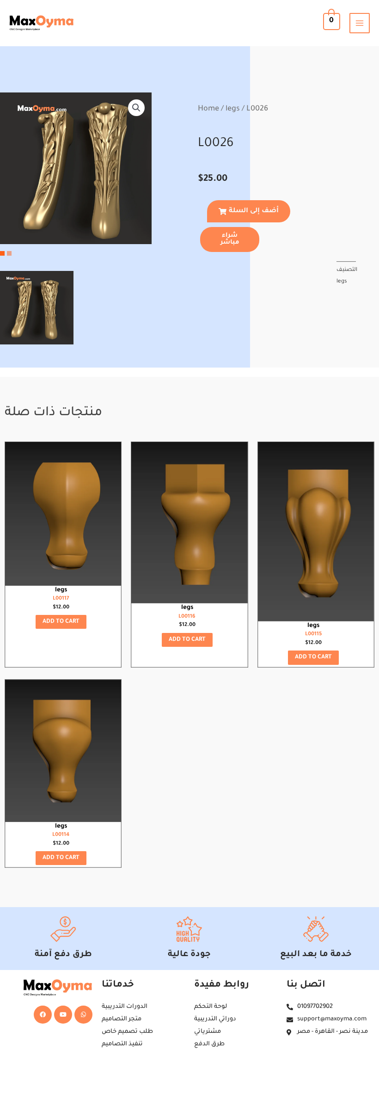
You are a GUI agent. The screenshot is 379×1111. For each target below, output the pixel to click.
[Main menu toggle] (359, 23)
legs (233, 109)
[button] (136, 107)
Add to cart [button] (61, 622)
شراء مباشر (229, 239)
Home (208, 109)
